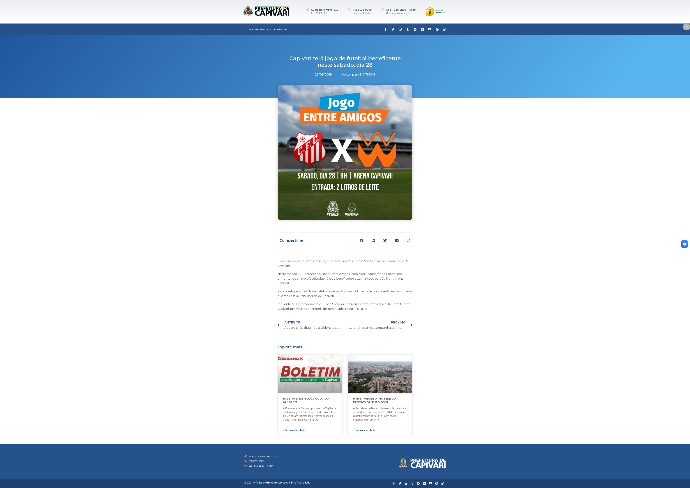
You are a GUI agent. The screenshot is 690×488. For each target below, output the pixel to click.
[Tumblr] (408, 29)
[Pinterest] (437, 29)
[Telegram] (415, 29)
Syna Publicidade (300, 482)
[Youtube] (430, 29)
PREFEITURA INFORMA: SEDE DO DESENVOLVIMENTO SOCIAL (374, 400)
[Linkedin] (422, 29)
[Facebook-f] (385, 29)
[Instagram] (400, 29)
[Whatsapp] (444, 29)
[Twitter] (393, 29)
